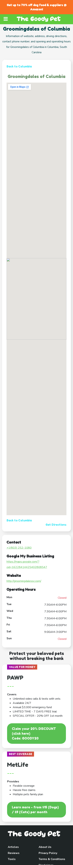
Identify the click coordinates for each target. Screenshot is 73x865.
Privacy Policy (48, 853)
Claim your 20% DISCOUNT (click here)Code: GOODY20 (34, 733)
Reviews (13, 853)
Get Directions (56, 524)
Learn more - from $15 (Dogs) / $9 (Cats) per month (35, 809)
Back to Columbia (19, 66)
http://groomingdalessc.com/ (24, 581)
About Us (45, 847)
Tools (12, 859)
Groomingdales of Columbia (36, 76)
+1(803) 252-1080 (19, 548)
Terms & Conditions (52, 859)
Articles (13, 847)
